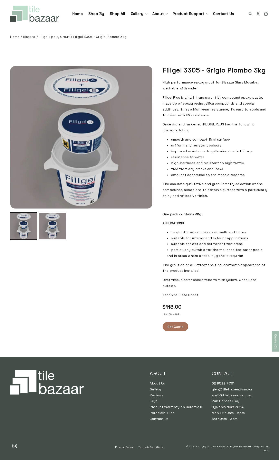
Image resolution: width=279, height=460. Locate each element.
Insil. (266, 450)
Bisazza (29, 37)
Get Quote (175, 327)
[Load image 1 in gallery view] (23, 226)
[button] (138, 13)
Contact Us (159, 419)
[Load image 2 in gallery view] (52, 226)
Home (14, 37)
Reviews (156, 395)
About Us (157, 383)
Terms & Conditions (151, 447)
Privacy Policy (124, 447)
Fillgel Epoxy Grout (54, 37)
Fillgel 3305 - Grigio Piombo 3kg (100, 37)
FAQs (153, 401)
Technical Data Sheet (180, 295)
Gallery (155, 389)
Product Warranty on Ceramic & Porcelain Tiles (176, 410)
